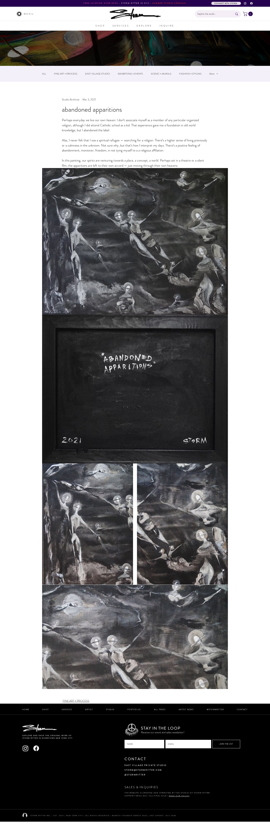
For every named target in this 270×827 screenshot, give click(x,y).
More (211, 73)
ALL (44, 73)
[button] (248, 14)
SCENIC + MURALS (161, 73)
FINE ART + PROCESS (65, 73)
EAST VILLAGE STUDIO (97, 73)
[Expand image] (87, 524)
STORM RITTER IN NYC (135, 3)
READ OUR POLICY (179, 796)
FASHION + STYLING (190, 73)
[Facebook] (251, 3)
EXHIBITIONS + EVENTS (130, 73)
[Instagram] (245, 3)
